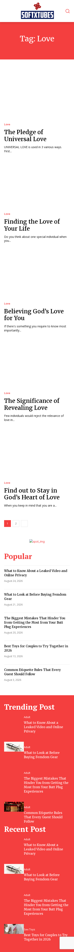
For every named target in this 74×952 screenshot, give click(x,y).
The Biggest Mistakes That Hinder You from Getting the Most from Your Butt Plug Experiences (34, 622)
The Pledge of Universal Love (25, 135)
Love (7, 124)
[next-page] (24, 523)
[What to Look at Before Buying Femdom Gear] (14, 747)
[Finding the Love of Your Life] (37, 184)
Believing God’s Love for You (34, 315)
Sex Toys (29, 929)
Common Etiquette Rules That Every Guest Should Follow (43, 817)
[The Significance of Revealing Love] (37, 364)
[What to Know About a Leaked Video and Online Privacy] (14, 717)
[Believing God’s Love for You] (37, 274)
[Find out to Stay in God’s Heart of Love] (37, 453)
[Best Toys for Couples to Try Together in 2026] (14, 929)
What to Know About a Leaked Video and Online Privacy (43, 727)
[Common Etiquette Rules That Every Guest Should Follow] (14, 807)
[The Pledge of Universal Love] (37, 95)
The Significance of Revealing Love (31, 404)
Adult (27, 717)
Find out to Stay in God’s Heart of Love (32, 494)
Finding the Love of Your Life (32, 225)
